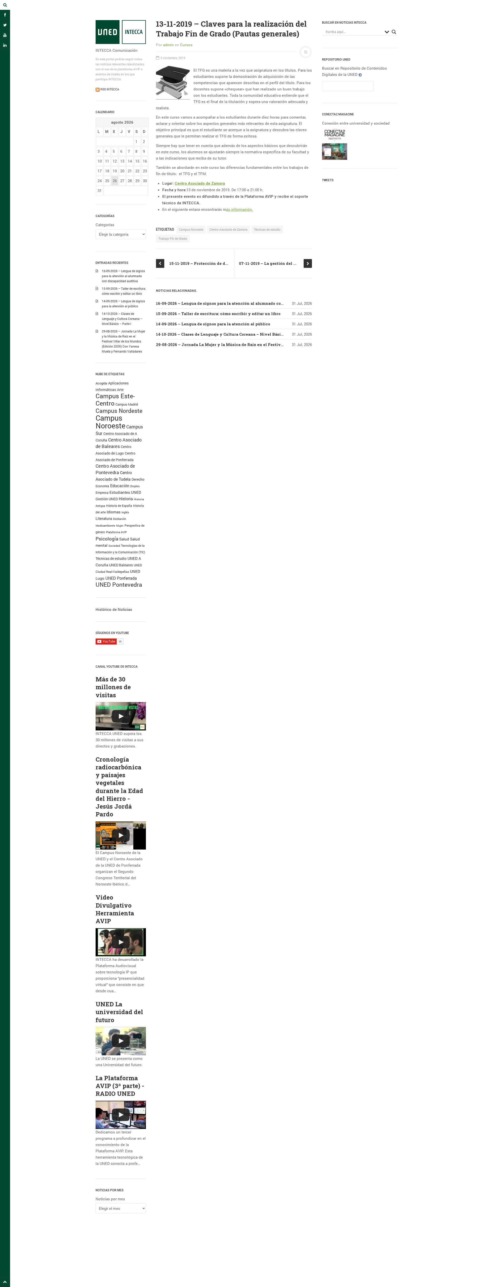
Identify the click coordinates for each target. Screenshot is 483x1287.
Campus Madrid (126, 404)
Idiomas (113, 511)
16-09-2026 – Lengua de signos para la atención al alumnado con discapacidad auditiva (123, 276)
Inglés (125, 512)
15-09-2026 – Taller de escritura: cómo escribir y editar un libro (218, 313)
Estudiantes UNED (125, 492)
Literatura (104, 518)
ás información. (239, 209)
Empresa (102, 492)
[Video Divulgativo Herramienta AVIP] (121, 942)
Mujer (120, 525)
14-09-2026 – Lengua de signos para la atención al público (213, 323)
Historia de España (119, 506)
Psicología (107, 538)
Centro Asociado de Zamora (200, 183)
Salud (124, 539)
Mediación (119, 519)
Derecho (138, 479)
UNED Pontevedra (119, 584)
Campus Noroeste (110, 421)
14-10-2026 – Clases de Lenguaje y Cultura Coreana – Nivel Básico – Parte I (122, 319)
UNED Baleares (121, 565)
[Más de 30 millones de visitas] (121, 716)
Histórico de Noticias (114, 609)
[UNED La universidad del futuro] (121, 1041)
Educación (119, 485)
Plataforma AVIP (116, 532)
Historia (126, 498)
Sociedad (114, 546)
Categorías (105, 224)
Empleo (135, 486)
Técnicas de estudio (111, 558)
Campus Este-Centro (115, 399)
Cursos (186, 44)
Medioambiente (105, 525)
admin (168, 44)
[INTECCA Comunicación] (121, 32)
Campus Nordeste (119, 410)
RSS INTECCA (109, 89)
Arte (120, 389)
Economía (102, 486)
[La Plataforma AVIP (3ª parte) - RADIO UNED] (121, 1115)
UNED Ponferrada (121, 578)
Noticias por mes (110, 1198)
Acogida (101, 383)
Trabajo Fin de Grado (172, 238)
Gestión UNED (107, 499)
